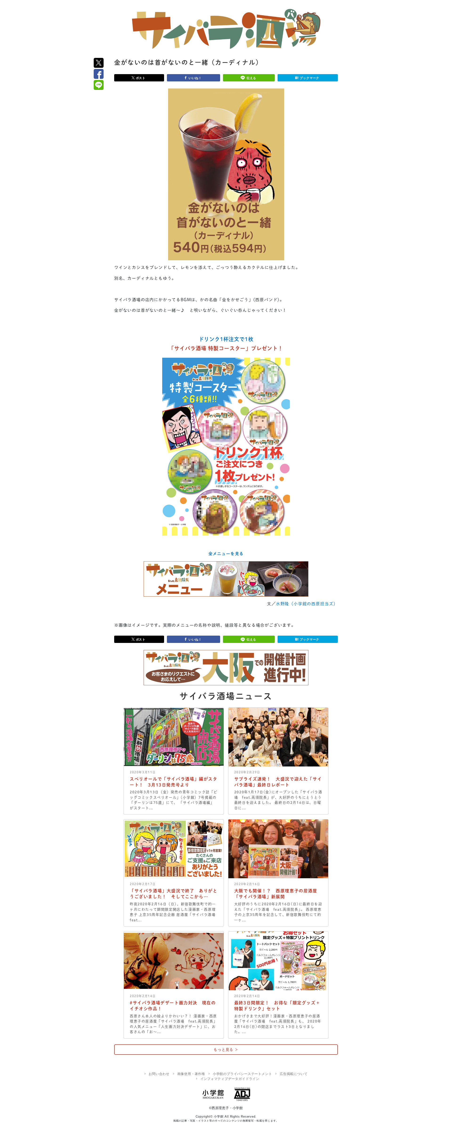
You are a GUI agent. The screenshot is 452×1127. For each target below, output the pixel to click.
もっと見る (226, 1049)
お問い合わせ (159, 1074)
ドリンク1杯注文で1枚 (226, 339)
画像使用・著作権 (191, 1074)
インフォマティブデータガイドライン (230, 1079)
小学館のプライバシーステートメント (242, 1074)
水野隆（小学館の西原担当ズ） (307, 604)
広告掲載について (293, 1074)
